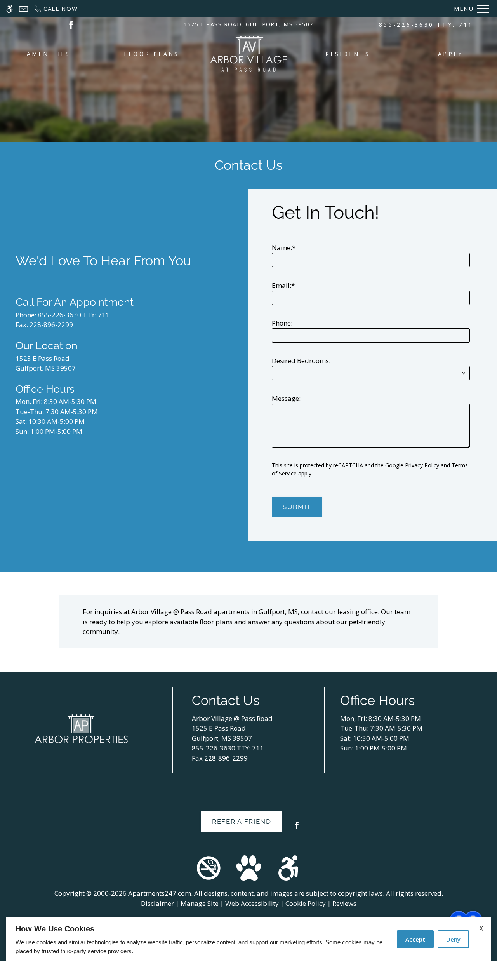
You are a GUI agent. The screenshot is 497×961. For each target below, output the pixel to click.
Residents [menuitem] (347, 53)
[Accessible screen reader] (9, 9)
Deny (453, 939)
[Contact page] (23, 9)
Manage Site (200, 903)
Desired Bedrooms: (301, 360)
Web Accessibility (252, 903)
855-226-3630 (426, 24)
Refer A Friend (241, 821)
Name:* (283, 247)
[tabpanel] (373, 357)
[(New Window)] (71, 24)
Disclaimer (157, 903)
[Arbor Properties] (81, 729)
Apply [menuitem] (450, 53)
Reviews (344, 903)
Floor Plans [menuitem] (151, 53)
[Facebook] (297, 828)
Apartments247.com (159, 893)
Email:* (283, 285)
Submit (297, 507)
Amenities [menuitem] (49, 53)
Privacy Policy (422, 465)
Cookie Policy (305, 903)
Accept (415, 939)
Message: (286, 398)
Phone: (282, 323)
